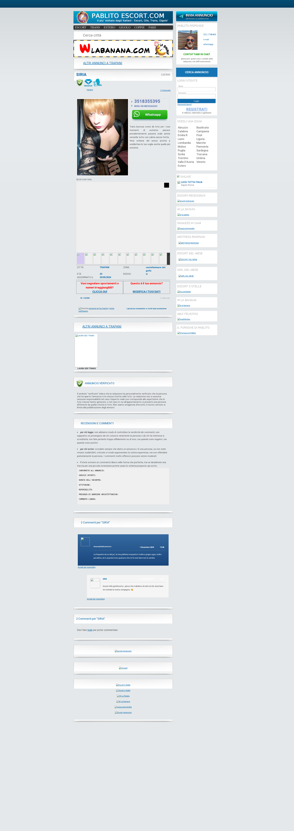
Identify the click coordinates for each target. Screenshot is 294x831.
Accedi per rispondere (86, 567)
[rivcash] (123, 668)
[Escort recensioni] (123, 713)
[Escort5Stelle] (184, 292)
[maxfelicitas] (183, 319)
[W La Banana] (123, 702)
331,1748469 (209, 34)
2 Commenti (165, 90)
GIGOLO (124, 27)
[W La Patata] (123, 696)
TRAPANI (90, 90)
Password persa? (184, 104)
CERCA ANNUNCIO (197, 72)
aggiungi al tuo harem (98, 308)
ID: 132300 (85, 298)
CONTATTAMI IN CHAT (196, 54)
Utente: (180, 86)
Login (196, 101)
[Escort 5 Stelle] (123, 685)
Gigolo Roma (187, 185)
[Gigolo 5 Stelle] (123, 691)
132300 (165, 74)
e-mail (206, 39)
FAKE (152, 27)
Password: (182, 93)
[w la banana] (183, 306)
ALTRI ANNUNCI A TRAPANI (102, 63)
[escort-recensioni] (123, 651)
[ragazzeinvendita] (123, 707)
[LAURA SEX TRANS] (86, 366)
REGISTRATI (196, 109)
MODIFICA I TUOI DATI (146, 291)
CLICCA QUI (99, 291)
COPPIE (139, 27)
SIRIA (81, 74)
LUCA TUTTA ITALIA (191, 182)
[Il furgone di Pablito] (186, 333)
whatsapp (208, 44)
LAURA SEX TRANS (86, 368)
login (89, 630)
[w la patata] (183, 215)
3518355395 (147, 101)
